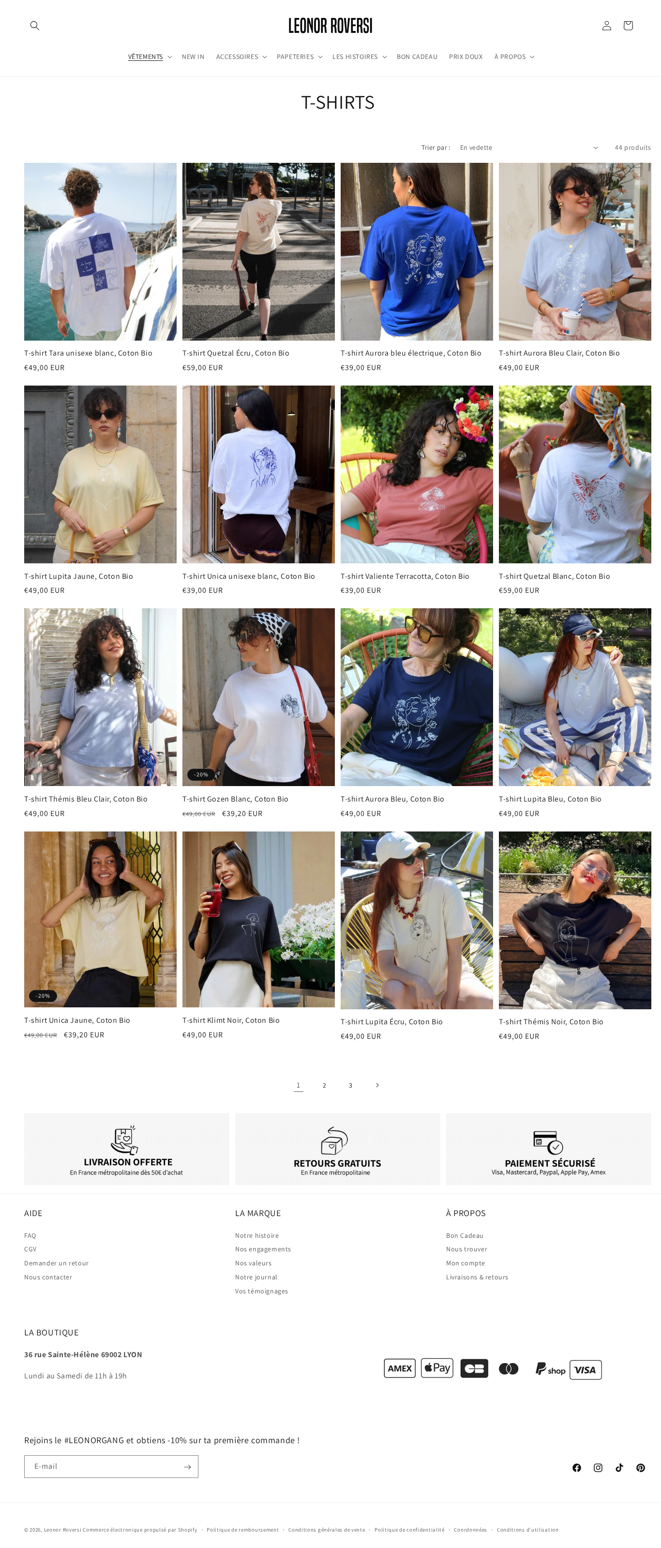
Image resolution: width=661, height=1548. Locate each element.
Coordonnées (470, 1529)
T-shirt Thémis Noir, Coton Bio (551, 1022)
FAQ (30, 1235)
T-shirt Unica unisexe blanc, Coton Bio (248, 576)
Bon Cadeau (465, 1235)
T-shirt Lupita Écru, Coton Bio (392, 1022)
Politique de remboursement (243, 1529)
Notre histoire (257, 1235)
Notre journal (256, 1277)
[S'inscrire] (187, 1467)
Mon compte (465, 1263)
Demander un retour (56, 1263)
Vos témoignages (261, 1290)
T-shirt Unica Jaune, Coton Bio (77, 1020)
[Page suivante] (377, 1085)
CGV (30, 1249)
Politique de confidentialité (410, 1529)
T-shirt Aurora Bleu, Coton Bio (393, 799)
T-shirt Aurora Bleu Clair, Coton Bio (559, 353)
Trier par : (435, 147)
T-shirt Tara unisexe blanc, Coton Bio (88, 353)
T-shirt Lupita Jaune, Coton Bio (79, 576)
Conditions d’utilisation (528, 1529)
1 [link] (298, 1085)
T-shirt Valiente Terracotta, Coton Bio (405, 576)
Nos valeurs (253, 1263)
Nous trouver (466, 1249)
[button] (34, 25)
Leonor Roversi (63, 1529)
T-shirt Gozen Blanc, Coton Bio (235, 799)
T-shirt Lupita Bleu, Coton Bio (550, 799)
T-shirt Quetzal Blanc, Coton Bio (554, 576)
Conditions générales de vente (326, 1529)
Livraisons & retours (477, 1277)
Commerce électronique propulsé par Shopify (140, 1529)
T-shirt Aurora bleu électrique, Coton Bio (411, 353)
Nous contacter (48, 1277)
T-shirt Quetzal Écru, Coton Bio (236, 353)
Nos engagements (263, 1249)
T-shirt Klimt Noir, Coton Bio (231, 1020)
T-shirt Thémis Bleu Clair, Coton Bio (86, 799)
